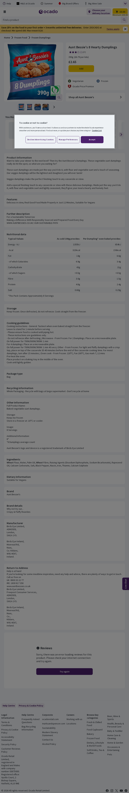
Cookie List (97, 130)
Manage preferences (68, 139)
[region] (64, 132)
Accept (92, 139)
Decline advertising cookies (40, 139)
